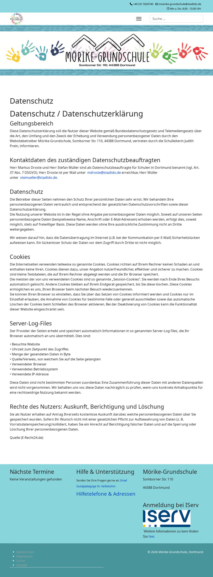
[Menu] (138, 18)
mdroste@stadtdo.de (104, 172)
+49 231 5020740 (143, 4)
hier (151, 536)
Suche (20, 561)
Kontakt (21, 565)
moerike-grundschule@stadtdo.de (180, 4)
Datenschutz (25, 552)
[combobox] (176, 19)
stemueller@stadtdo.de (38, 177)
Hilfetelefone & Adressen (105, 493)
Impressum (24, 556)
